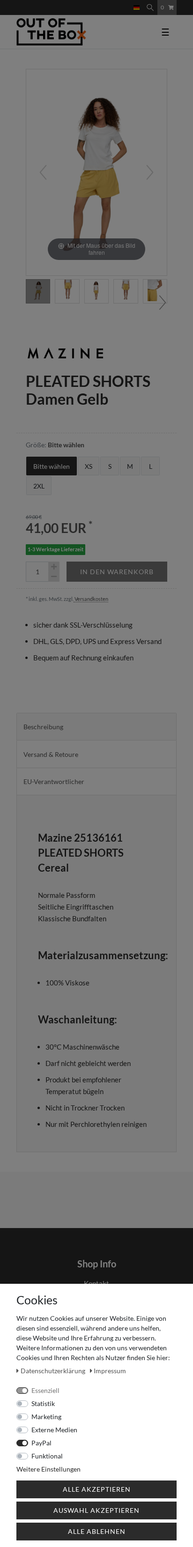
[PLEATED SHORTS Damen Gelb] (38, 291)
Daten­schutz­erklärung (54, 1371)
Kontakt (96, 1283)
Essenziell (45, 1390)
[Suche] (150, 7)
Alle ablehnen (97, 1531)
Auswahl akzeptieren (96, 1510)
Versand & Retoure (50, 754)
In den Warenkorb (117, 572)
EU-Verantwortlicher (53, 781)
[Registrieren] (127, 3)
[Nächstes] (149, 172)
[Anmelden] (119, 3)
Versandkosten (91, 599)
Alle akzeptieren (97, 1489)
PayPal (41, 1443)
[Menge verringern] (53, 577)
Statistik (43, 1403)
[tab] (96, 726)
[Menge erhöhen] (53, 567)
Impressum (110, 1371)
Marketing (46, 1417)
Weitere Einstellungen (48, 1469)
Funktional (47, 1456)
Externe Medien (54, 1430)
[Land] (136, 7)
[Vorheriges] (43, 172)
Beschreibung (43, 727)
